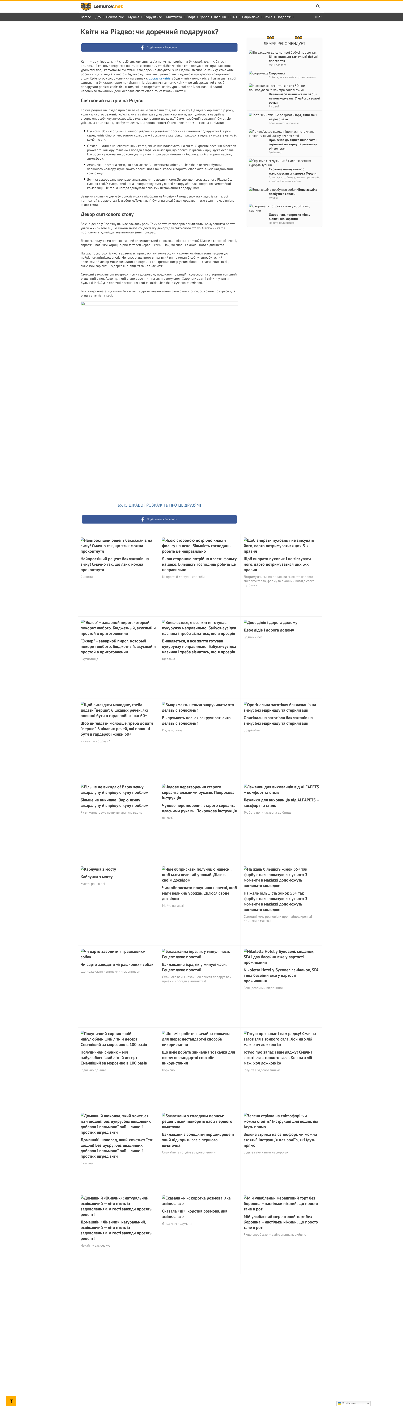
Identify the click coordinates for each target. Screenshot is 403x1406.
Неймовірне (115, 17)
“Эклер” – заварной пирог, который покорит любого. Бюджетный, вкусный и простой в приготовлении (118, 646)
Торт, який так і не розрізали (293, 117)
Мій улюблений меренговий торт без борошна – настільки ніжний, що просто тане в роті (281, 1222)
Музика (133, 17)
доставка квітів (160, 78)
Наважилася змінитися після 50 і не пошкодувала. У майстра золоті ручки (294, 98)
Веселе (86, 17)
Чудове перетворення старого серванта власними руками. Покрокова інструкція (199, 808)
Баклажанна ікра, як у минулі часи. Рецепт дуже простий (194, 967)
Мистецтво (174, 17)
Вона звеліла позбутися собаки (293, 191)
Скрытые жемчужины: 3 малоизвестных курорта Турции (293, 171)
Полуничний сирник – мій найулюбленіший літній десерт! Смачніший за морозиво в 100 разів (114, 1057)
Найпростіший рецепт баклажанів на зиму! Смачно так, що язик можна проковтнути (115, 564)
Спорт (190, 17)
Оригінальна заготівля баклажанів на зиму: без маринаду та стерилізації (278, 720)
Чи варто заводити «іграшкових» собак (117, 964)
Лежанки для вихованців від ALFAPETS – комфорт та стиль (281, 802)
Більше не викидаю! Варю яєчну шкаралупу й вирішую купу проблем (114, 802)
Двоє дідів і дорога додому (269, 630)
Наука (267, 17)
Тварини (220, 17)
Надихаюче (250, 17)
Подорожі (284, 17)
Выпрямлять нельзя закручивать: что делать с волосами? (196, 720)
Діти (98, 17)
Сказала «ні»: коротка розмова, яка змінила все (194, 1213)
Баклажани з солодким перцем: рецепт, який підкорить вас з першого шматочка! (198, 1140)
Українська (348, 1403)
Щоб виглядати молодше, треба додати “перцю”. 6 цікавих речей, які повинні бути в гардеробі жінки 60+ (117, 728)
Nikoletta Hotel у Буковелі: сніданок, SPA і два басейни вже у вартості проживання (281, 975)
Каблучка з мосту (97, 876)
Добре (204, 17)
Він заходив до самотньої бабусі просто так (293, 58)
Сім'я (234, 17)
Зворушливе (153, 17)
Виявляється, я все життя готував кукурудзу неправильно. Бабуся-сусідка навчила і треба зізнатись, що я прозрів (199, 646)
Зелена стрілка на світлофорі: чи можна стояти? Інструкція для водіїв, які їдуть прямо (280, 1140)
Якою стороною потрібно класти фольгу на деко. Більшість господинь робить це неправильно (199, 564)
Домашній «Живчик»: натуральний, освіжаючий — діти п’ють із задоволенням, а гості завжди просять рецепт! (116, 1230)
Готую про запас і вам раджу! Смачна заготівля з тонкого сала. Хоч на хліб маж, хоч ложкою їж (278, 1057)
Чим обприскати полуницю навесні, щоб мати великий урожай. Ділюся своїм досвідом (199, 893)
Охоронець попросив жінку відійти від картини (289, 216)
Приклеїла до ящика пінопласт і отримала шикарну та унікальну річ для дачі (293, 144)
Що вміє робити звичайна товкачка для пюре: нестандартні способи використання (198, 1057)
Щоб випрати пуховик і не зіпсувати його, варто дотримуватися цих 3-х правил (277, 564)
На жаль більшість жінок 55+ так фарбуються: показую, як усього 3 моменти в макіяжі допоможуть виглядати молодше (275, 901)
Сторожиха (277, 73)
